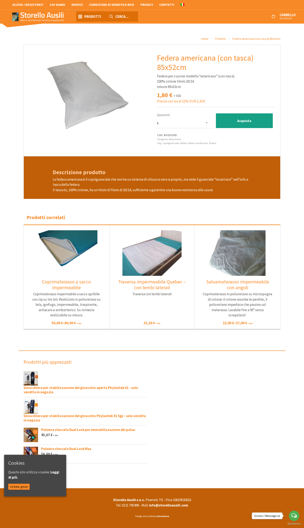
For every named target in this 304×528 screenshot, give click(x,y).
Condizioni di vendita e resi (111, 4)
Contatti (166, 4)
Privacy (146, 4)
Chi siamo (57, 4)
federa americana (198, 143)
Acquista (244, 121)
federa (183, 143)
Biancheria (175, 139)
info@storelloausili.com (168, 505)
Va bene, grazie (19, 486)
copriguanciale (170, 143)
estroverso (162, 516)
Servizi (77, 4)
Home (204, 39)
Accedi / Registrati (27, 4)
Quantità (163, 115)
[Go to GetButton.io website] (294, 523)
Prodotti (220, 39)
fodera (212, 143)
